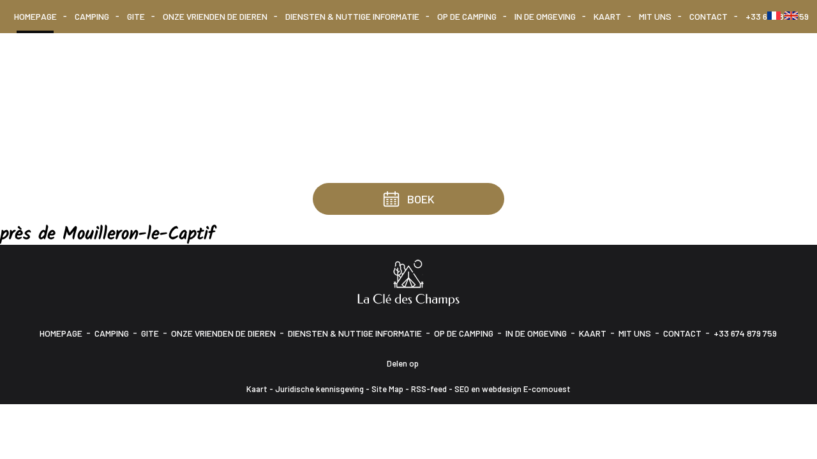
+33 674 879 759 (745, 333)
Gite (136, 16)
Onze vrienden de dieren (215, 16)
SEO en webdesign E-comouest (512, 389)
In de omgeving (545, 16)
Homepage (35, 16)
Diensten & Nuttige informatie (352, 16)
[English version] (791, 15)
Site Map (387, 389)
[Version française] (774, 15)
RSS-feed (429, 389)
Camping (92, 16)
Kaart (607, 16)
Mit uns (655, 16)
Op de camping (467, 16)
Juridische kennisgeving (319, 389)
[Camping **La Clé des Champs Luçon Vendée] (408, 281)
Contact (708, 16)
